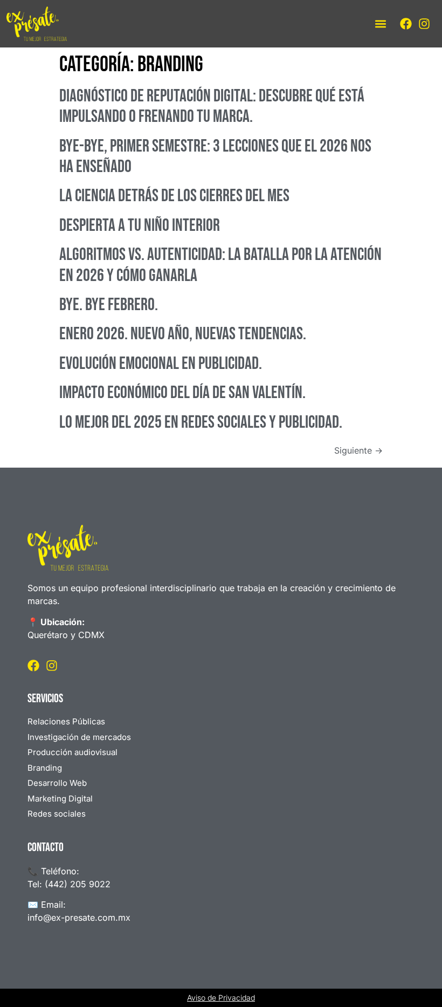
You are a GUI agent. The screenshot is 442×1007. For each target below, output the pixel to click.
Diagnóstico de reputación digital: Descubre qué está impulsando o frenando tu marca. (211, 106)
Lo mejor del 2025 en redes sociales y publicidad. (200, 422)
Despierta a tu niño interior (139, 225)
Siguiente (358, 450)
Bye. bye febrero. (108, 305)
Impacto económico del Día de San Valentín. (182, 392)
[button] (380, 23)
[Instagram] (424, 24)
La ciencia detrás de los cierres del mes (174, 196)
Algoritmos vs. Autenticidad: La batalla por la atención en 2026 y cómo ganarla (220, 265)
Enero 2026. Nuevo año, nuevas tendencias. (182, 334)
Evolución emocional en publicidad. (160, 363)
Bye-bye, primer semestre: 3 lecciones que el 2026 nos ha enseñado (215, 156)
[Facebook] (406, 24)
